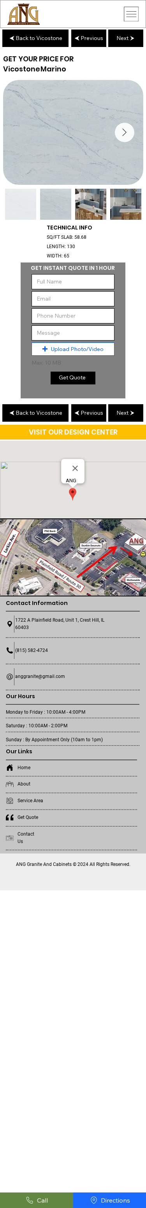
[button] (73, 349)
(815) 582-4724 (31, 650)
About (24, 784)
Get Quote (28, 817)
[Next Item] (124, 132)
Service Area (30, 800)
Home (24, 767)
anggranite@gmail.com (40, 676)
